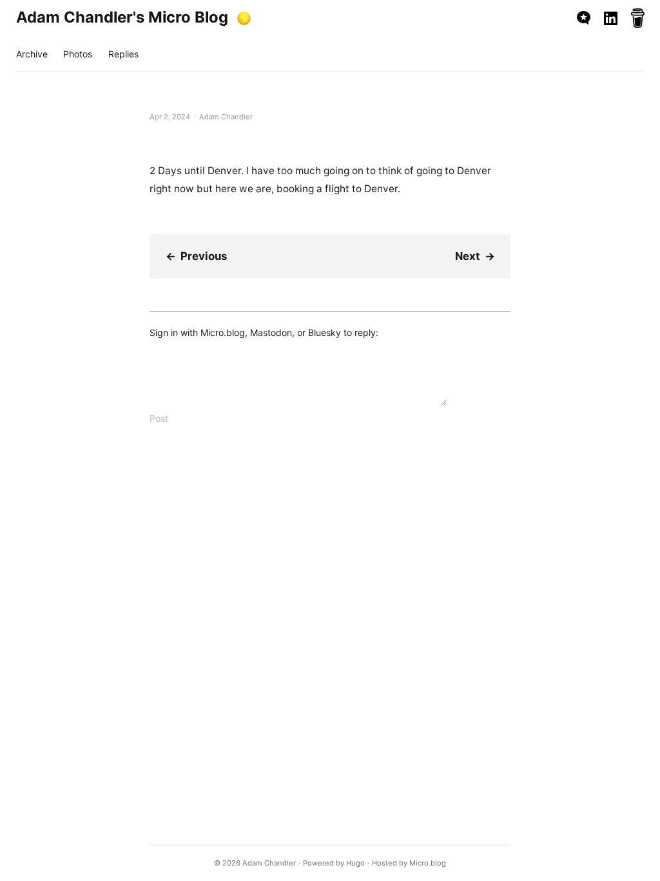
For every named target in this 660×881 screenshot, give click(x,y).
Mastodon (271, 332)
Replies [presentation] (123, 53)
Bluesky (324, 332)
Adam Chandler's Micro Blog (122, 17)
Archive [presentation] (32, 53)
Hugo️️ (355, 862)
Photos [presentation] (77, 53)
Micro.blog (222, 332)
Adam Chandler (269, 862)
